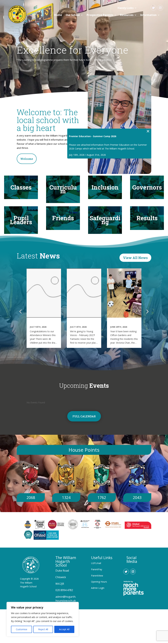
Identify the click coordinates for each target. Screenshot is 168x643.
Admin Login (97, 587)
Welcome (26, 158)
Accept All (64, 629)
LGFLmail (96, 563)
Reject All (43, 629)
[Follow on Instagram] (160, 8)
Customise (21, 629)
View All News (135, 258)
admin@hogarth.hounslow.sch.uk (65, 598)
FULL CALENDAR (84, 416)
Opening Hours (99, 581)
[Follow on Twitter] (153, 8)
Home (58, 15)
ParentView (97, 575)
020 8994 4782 (64, 590)
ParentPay (96, 569)
